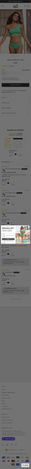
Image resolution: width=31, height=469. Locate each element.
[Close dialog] (29, 226)
